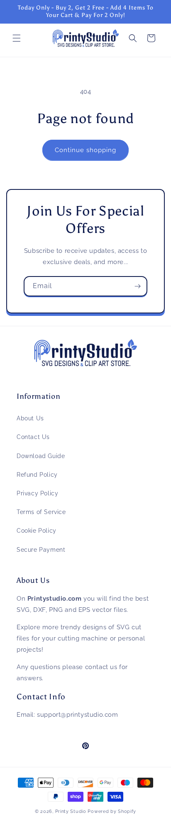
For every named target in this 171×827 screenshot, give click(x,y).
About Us (30, 418)
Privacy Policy (37, 493)
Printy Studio (70, 811)
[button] (16, 38)
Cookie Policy (36, 530)
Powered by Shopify (112, 811)
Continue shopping (85, 150)
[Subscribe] (137, 286)
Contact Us (33, 437)
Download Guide (41, 456)
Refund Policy (37, 474)
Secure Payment (41, 549)
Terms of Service (41, 512)
